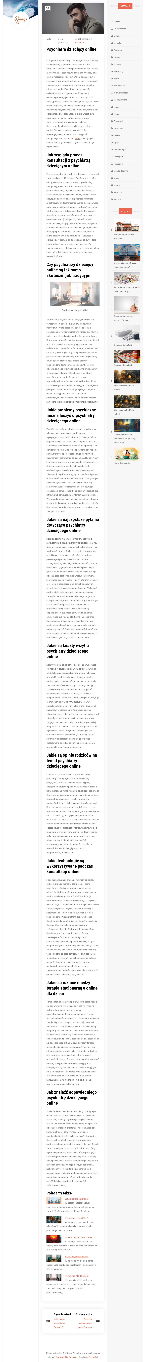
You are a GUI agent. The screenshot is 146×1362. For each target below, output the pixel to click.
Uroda (116, 178)
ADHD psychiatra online (76, 1256)
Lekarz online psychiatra (76, 1198)
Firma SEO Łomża (122, 463)
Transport (118, 156)
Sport (116, 142)
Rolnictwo (118, 128)
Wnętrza (118, 192)
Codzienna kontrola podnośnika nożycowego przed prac (125, 438)
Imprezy (117, 64)
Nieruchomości (121, 92)
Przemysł (118, 121)
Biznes (117, 21)
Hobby (117, 57)
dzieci (77, 138)
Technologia (120, 149)
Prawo (116, 114)
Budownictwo (120, 28)
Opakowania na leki (123, 344)
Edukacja (118, 50)
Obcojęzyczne (120, 99)
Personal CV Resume (66, 1356)
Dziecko (117, 43)
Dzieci (117, 35)
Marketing (118, 71)
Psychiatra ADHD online (76, 1275)
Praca (116, 106)
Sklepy (117, 135)
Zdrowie (79, 42)
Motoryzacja (119, 85)
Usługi (117, 185)
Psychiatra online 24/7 (76, 1217)
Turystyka (118, 163)
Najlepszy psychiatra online (78, 1237)
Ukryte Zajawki (121, 170)
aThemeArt (92, 1356)
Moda (116, 78)
